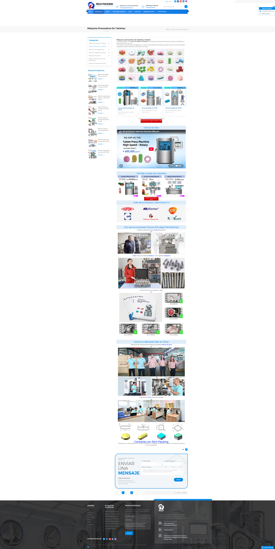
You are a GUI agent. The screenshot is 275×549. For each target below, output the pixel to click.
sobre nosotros (90, 512)
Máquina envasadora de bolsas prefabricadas (97, 59)
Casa (90, 11)
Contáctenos (161, 11)
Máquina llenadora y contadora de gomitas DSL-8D (103, 108)
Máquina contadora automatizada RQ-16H (103, 129)
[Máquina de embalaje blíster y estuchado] (92, 78)
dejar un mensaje (268, 547)
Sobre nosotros (149, 11)
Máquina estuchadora (94, 55)
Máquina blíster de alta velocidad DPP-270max (103, 140)
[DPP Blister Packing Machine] (174, 186)
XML (134, 544)
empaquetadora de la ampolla (111, 518)
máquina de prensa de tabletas (111, 516)
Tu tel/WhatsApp (146, 461)
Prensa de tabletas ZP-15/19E (149, 108)
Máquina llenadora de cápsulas (97, 43)
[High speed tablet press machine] (127, 96)
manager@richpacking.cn (126, 7)
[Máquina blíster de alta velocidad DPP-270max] (92, 143)
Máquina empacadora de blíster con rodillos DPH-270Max (104, 97)
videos (88, 522)
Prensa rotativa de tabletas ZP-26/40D (126, 108)
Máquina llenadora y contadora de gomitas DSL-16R (103, 119)
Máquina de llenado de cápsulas (112, 526)
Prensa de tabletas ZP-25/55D (173, 108)
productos (89, 514)
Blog (124, 544)
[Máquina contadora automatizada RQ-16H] (92, 132)
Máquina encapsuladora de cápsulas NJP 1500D (104, 151)
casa (88, 509)
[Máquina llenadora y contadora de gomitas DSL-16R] (92, 121)
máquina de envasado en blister (112, 511)
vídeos (107, 11)
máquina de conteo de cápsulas (112, 521)
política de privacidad (141, 544)
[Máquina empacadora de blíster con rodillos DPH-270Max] (92, 99)
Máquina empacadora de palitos (97, 63)
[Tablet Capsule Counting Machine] (151, 186)
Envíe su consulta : (147, 467)
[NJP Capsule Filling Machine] (128, 186)
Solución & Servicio (119, 11)
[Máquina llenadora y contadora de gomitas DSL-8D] (92, 110)
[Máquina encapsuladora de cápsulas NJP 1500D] (92, 154)
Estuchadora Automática (110, 528)
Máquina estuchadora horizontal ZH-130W (103, 86)
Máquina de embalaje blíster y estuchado (103, 75)
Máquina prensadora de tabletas (180, 29)
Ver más (100, 78)
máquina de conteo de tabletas (112, 523)
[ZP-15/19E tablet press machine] (151, 96)
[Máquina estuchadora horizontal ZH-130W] (92, 88)
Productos (98, 11)
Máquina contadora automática (97, 52)
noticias (137, 11)
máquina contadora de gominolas (112, 514)
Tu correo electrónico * (170, 461)
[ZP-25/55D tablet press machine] (175, 96)
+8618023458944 (150, 7)
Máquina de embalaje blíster (96, 49)
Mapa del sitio (129, 544)
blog (130, 11)
